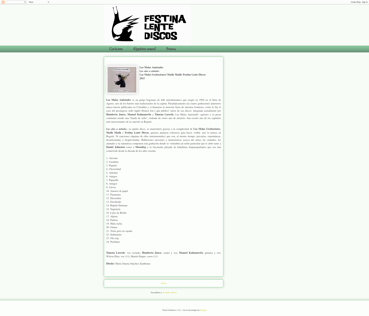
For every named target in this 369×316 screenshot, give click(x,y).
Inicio (163, 283)
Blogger (203, 310)
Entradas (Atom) (170, 292)
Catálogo (116, 49)
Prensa (171, 49)
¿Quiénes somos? (144, 49)
